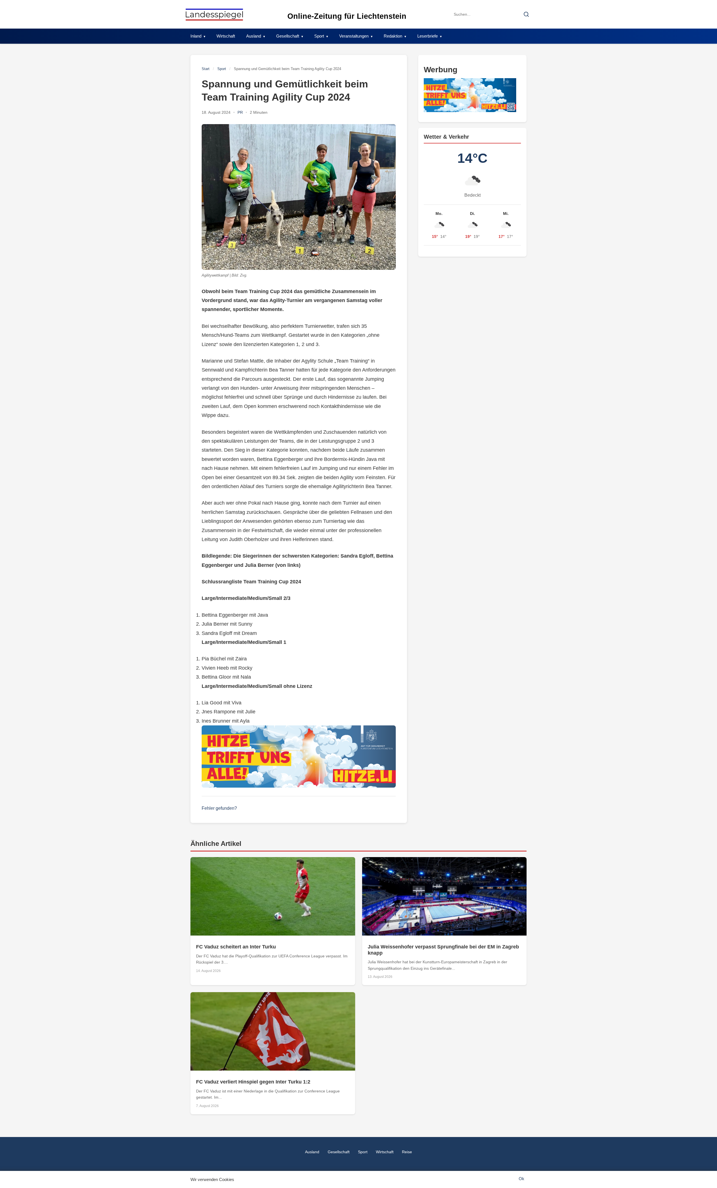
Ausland (253, 36)
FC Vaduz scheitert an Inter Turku (236, 947)
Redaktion (393, 36)
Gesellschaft (287, 36)
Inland (195, 36)
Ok (521, 1178)
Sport (319, 36)
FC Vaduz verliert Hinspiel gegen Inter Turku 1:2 (253, 1082)
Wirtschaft (226, 36)
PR (240, 112)
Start (205, 69)
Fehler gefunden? (219, 808)
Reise (407, 1152)
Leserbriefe (427, 36)
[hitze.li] (299, 756)
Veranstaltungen (354, 36)
